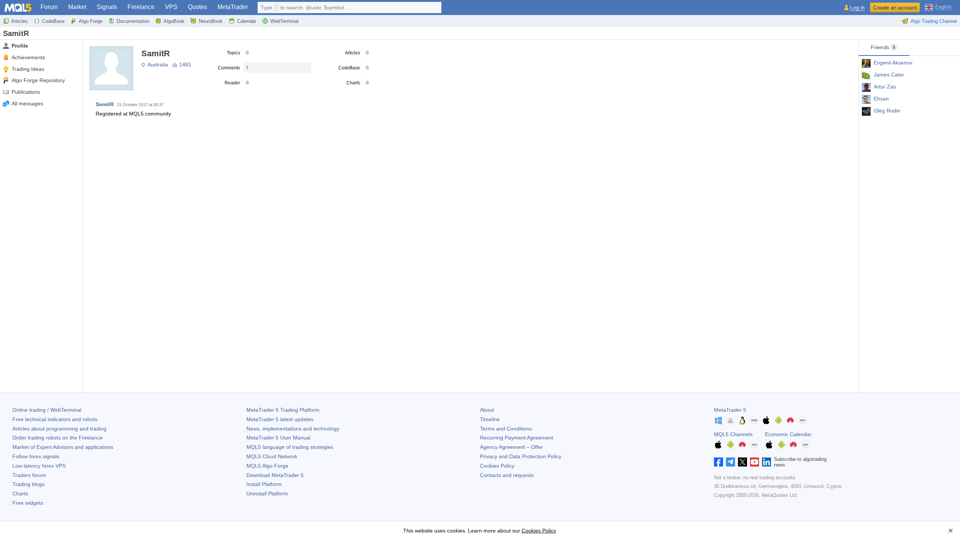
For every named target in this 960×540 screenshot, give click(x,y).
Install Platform (264, 484)
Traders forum (29, 475)
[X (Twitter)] (742, 462)
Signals (107, 7)
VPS (171, 7)
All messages (27, 103)
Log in (857, 7)
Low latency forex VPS (39, 466)
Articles (19, 21)
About (487, 410)
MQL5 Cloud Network (271, 456)
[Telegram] (730, 462)
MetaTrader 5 (730, 410)
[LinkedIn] (766, 462)
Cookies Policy (497, 466)
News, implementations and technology (292, 429)
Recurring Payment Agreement (516, 438)
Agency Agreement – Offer (511, 447)
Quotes (197, 7)
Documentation (133, 21)
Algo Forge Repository (38, 80)
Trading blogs (28, 484)
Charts (20, 493)
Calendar (246, 21)
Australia (157, 65)
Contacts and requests (507, 475)
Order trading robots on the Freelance (57, 438)
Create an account (895, 7)
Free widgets (27, 503)
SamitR (105, 104)
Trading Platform (283, 410)
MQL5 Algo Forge (267, 466)
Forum (49, 7)
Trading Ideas (28, 69)
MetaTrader (233, 7)
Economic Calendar (788, 434)
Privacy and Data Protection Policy (520, 456)
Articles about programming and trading (59, 429)
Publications (26, 92)
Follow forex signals (35, 456)
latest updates (280, 419)
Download (275, 475)
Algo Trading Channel (933, 21)
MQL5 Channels (733, 434)
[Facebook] (718, 462)
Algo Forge (90, 21)
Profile (20, 46)
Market (77, 7)
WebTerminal (284, 21)
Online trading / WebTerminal (46, 410)
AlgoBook (174, 21)
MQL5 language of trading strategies (289, 447)
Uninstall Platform (267, 493)
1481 (185, 65)
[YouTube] (754, 462)
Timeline (490, 419)
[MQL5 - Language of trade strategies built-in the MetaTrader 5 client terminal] (18, 7)
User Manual (278, 438)
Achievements (28, 57)
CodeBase (53, 21)
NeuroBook (211, 21)
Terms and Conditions (506, 429)
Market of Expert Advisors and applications (62, 447)
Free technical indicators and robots (55, 419)
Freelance (141, 7)
